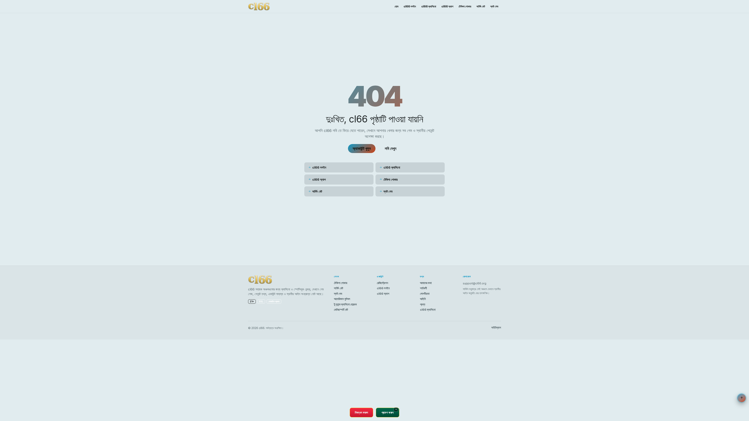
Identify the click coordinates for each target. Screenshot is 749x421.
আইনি (423, 299)
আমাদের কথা (426, 283)
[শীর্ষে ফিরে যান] (741, 398)
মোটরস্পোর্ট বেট (341, 309)
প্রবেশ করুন (388, 412)
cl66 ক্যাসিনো (428, 6)
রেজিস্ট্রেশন (382, 283)
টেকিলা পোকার (465, 6)
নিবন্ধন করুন (361, 412)
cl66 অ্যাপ (447, 6)
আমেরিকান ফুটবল (342, 299)
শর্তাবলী (423, 288)
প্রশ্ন (422, 304)
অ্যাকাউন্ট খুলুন (362, 148)
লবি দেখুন (390, 148)
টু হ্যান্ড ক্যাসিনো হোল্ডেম (345, 304)
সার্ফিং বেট (481, 6)
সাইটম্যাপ (496, 327)
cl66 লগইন (410, 6)
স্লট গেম (494, 6)
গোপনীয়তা (425, 293)
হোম (396, 6)
